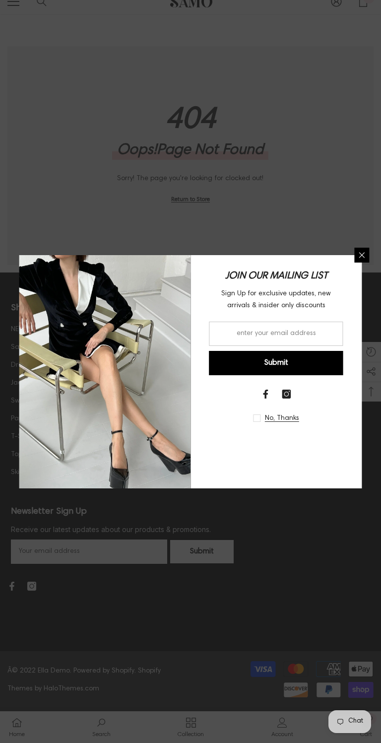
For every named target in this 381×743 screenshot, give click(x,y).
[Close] (362, 255)
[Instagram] (286, 394)
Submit (276, 363)
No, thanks (282, 418)
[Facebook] (265, 394)
